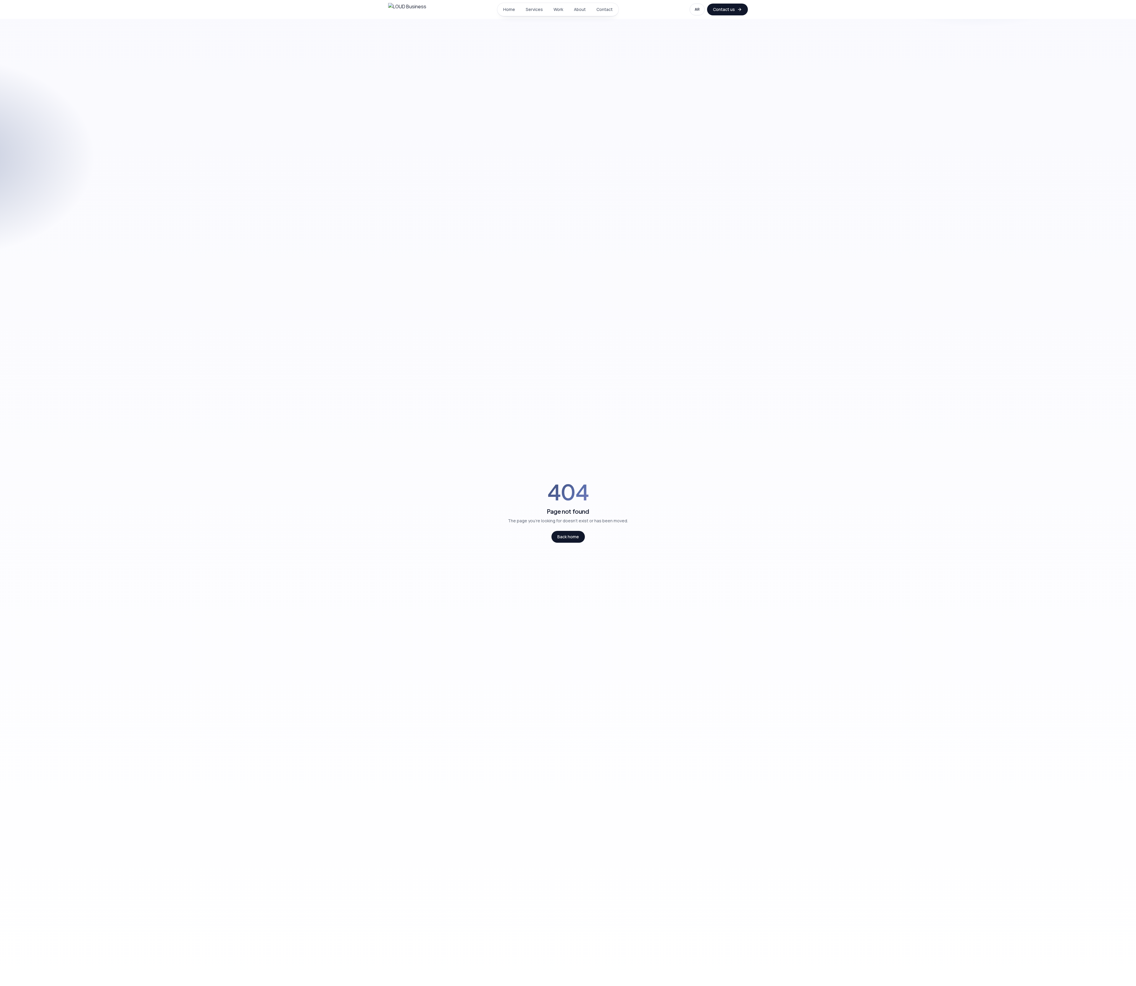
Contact (604, 9)
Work (558, 9)
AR (697, 9)
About (580, 9)
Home (509, 9)
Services (534, 9)
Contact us (724, 9)
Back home (568, 536)
